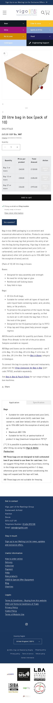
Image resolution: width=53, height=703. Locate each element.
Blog (7, 583)
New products (11, 576)
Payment (9, 569)
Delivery (8, 562)
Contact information (27, 658)
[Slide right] (3, 112)
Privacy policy (15, 654)
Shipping (4, 138)
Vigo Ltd (16, 650)
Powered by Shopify (26, 650)
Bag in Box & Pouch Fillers (17, 377)
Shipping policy (40, 650)
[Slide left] (3, 104)
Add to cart (45, 169)
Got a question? (9, 222)
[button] (4, 12)
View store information (14, 213)
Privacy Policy (11, 607)
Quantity (5, 142)
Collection (9, 565)
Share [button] (7, 387)
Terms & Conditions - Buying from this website (26, 600)
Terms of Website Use (14, 614)
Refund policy (40, 654)
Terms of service (27, 654)
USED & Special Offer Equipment (19, 579)
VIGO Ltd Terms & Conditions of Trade (22, 604)
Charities (9, 586)
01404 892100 (29, 524)
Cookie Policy (11, 611)
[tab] (14, 402)
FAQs (7, 572)
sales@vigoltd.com (19, 527)
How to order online (14, 559)
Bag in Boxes (36, 355)
